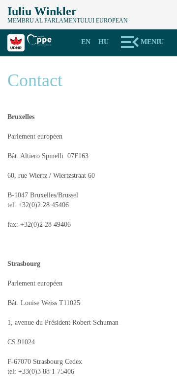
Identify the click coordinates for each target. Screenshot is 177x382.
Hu (103, 42)
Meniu (152, 42)
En (85, 42)
